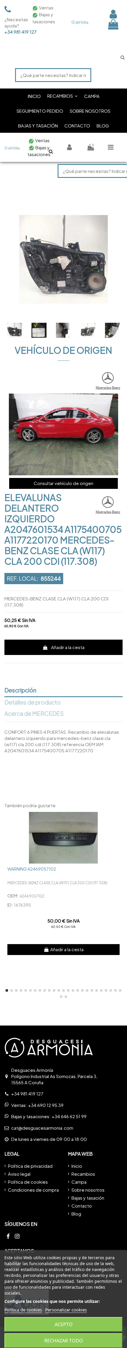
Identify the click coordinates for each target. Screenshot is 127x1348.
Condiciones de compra (33, 1190)
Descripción (20, 690)
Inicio (76, 1166)
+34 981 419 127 (14, 32)
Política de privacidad (30, 1166)
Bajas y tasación (87, 1197)
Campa (79, 1182)
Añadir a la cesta (67, 647)
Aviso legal (19, 1174)
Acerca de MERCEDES (34, 713)
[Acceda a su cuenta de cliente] (113, 14)
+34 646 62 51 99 (69, 1116)
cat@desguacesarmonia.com (42, 1128)
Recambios (83, 1174)
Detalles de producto (32, 702)
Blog (76, 1213)
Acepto (64, 1324)
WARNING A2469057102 (31, 869)
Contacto (81, 1205)
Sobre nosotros (88, 1190)
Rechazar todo (63, 1340)
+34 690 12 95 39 (46, 1105)
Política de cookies (28, 1182)
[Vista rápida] (118, 820)
